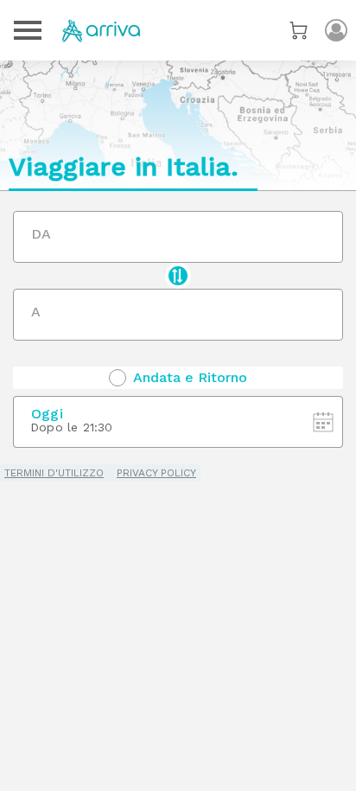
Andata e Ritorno (190, 378)
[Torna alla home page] (101, 31)
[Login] (336, 30)
